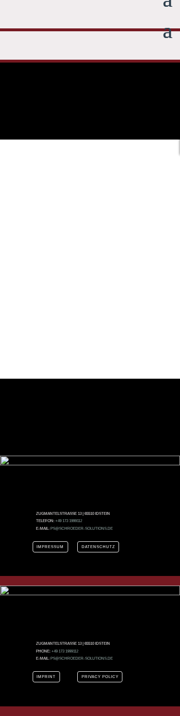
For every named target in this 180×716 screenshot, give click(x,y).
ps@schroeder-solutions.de (81, 528)
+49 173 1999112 (68, 521)
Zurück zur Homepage (90, 323)
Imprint (46, 677)
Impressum (50, 547)
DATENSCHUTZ (98, 547)
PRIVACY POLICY (100, 677)
